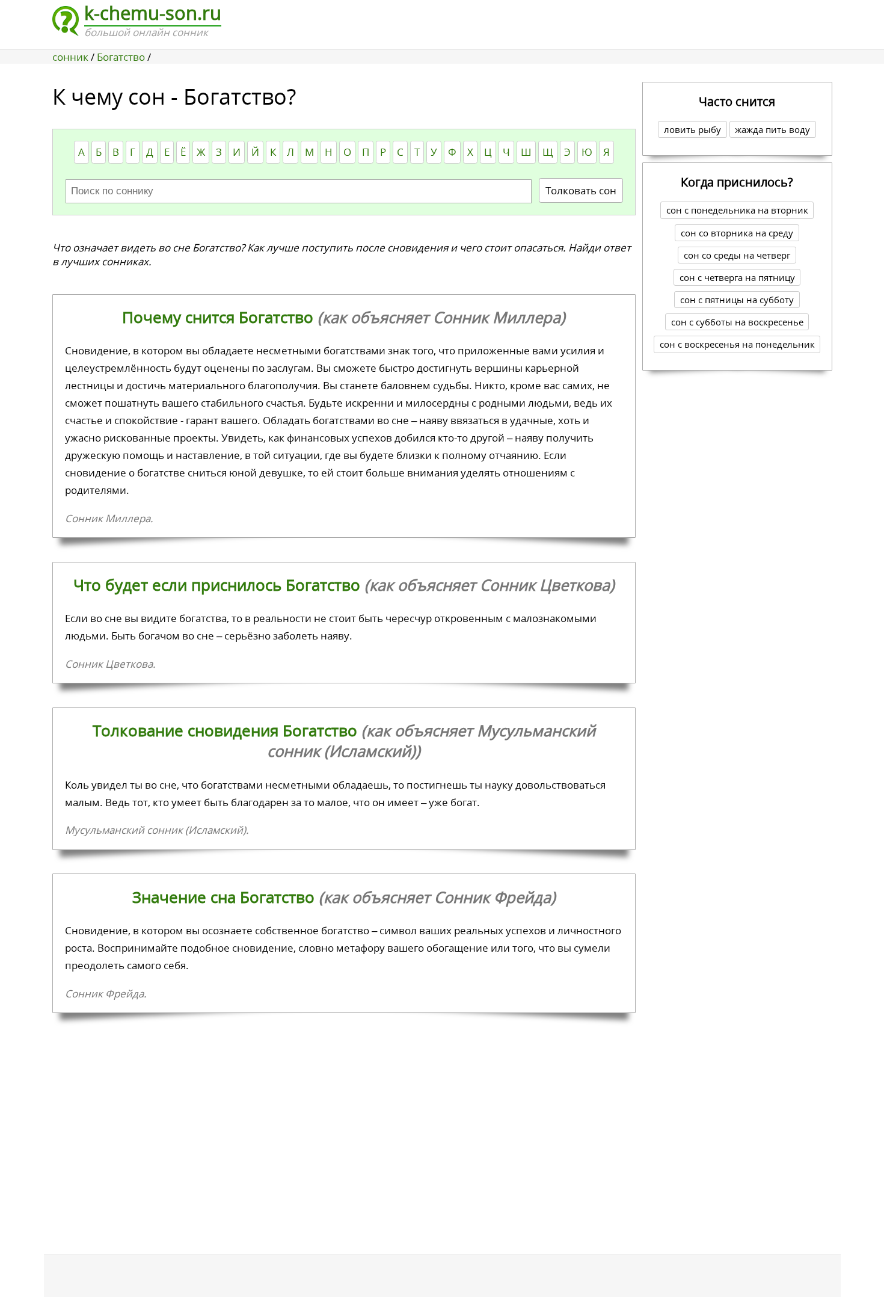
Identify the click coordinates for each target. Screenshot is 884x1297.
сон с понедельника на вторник (737, 210)
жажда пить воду (772, 129)
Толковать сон (580, 190)
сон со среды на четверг (737, 255)
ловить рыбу (692, 129)
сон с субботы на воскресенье (737, 322)
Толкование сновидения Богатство (344, 740)
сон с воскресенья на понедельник (737, 344)
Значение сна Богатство (344, 897)
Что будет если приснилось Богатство (344, 585)
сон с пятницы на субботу (737, 300)
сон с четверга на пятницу (737, 277)
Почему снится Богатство (343, 317)
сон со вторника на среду (737, 233)
